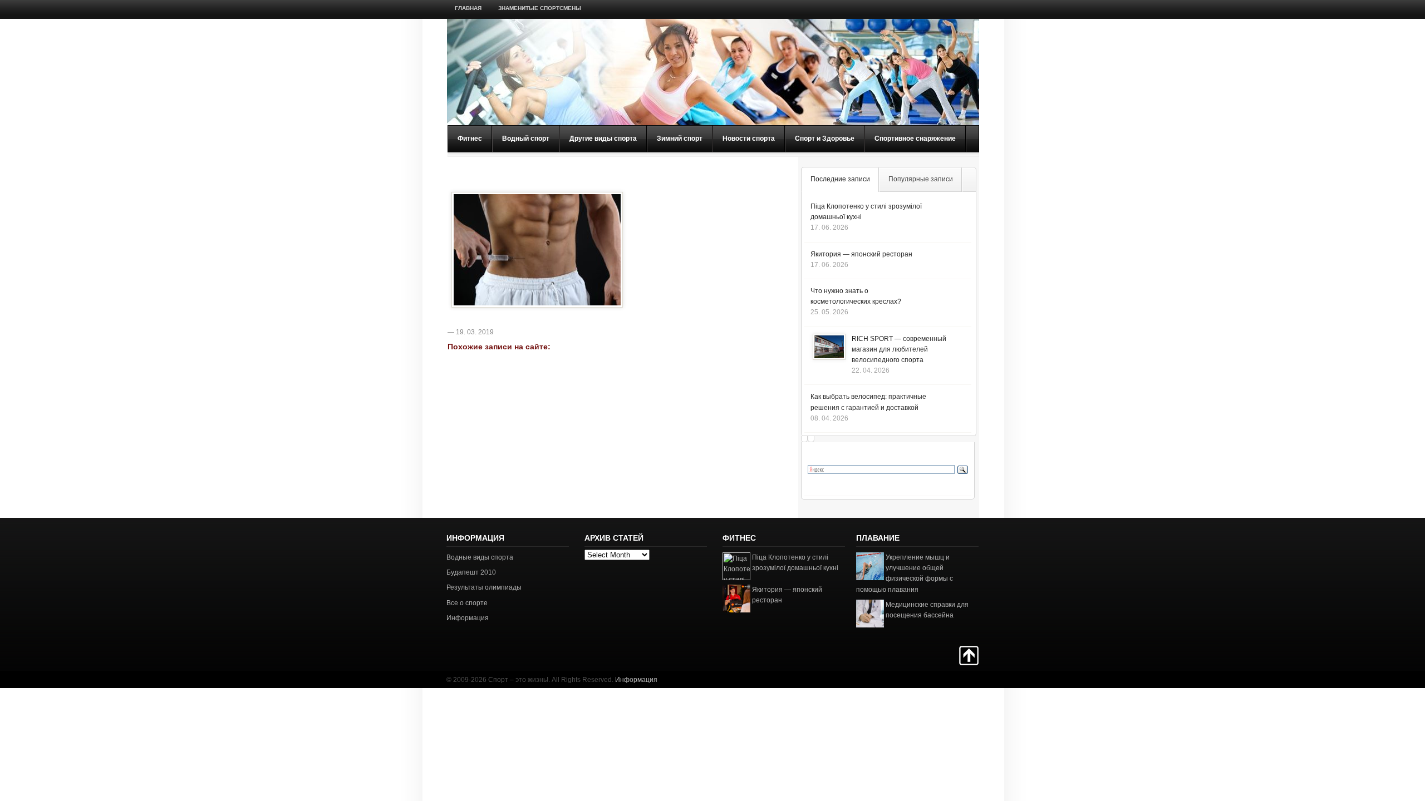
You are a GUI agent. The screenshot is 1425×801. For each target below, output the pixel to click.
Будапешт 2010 (471, 572)
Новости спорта (749, 138)
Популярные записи (920, 179)
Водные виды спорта (479, 557)
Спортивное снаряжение (915, 138)
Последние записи (840, 179)
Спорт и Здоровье (824, 138)
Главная (468, 8)
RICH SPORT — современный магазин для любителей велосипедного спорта (899, 349)
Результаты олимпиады (484, 587)
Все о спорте (467, 603)
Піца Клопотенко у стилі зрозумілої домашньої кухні (795, 562)
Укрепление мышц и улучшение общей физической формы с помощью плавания (904, 573)
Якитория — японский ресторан (861, 254)
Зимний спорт (679, 138)
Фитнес (470, 138)
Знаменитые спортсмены (539, 8)
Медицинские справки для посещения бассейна (927, 610)
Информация (467, 618)
